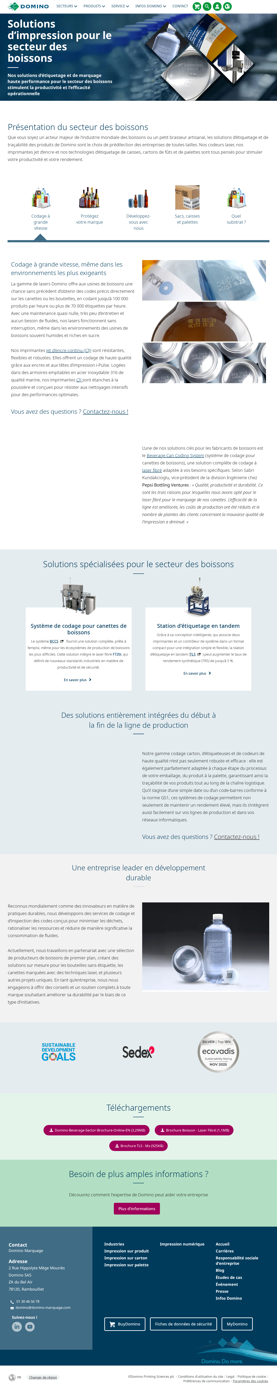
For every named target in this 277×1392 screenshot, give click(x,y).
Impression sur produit (126, 1251)
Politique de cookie (252, 1376)
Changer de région (43, 1377)
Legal (230, 1376)
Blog (220, 1270)
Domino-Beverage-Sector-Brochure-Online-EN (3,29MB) (100, 1130)
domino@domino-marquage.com (43, 1307)
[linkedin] (17, 1327)
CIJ (79, 380)
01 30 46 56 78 (27, 1301)
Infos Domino (149, 6)
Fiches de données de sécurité (183, 1324)
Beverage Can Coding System (175, 455)
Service (118, 6)
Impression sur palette (126, 1264)
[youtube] (30, 1327)
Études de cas (229, 1277)
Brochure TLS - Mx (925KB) (142, 1145)
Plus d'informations (136, 1208)
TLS (193, 654)
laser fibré (152, 470)
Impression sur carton (125, 1257)
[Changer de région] (227, 6)
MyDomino (237, 1324)
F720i (117, 654)
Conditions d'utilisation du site (200, 1376)
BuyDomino (129, 1324)
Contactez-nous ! (105, 411)
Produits (93, 6)
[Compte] (217, 6)
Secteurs (65, 6)
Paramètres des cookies (250, 1381)
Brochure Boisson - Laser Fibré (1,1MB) (197, 1130)
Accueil (222, 1244)
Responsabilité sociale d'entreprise (237, 1260)
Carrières (225, 1251)
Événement (227, 1284)
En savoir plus (75, 679)
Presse (222, 1291)
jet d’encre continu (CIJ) (68, 350)
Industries (114, 1244)
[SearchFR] (207, 6)
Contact (180, 6)
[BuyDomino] (197, 6)
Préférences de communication (206, 1381)
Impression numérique (182, 1244)
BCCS (54, 641)
